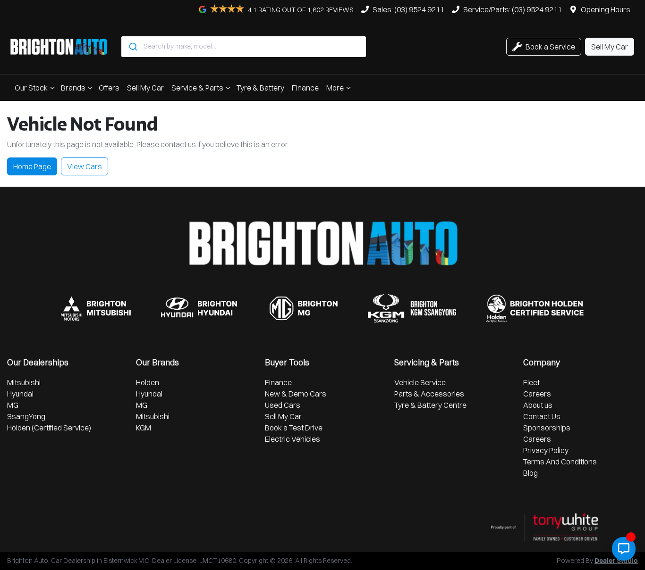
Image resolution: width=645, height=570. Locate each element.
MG (12, 405)
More (335, 87)
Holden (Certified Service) (49, 427)
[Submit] (132, 46)
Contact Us (541, 416)
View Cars (84, 166)
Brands (73, 87)
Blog (530, 473)
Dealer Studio (616, 561)
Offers (109, 87)
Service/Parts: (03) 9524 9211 (512, 9)
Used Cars (282, 405)
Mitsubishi (24, 382)
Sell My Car (145, 87)
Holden (147, 382)
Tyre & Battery (260, 87)
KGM (143, 427)
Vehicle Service (420, 382)
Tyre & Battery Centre (430, 405)
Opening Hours (605, 9)
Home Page (32, 166)
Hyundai (20, 393)
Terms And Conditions (560, 461)
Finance (305, 87)
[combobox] (243, 46)
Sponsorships (546, 427)
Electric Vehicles (292, 439)
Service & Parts (197, 87)
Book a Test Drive (293, 427)
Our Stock (31, 87)
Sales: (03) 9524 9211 (408, 9)
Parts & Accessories (429, 393)
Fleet (531, 382)
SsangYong (26, 416)
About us (537, 405)
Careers (537, 393)
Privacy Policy (546, 450)
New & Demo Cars (295, 393)
